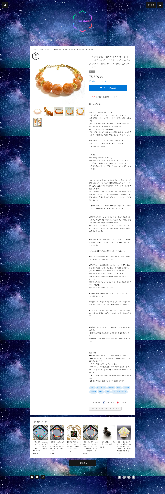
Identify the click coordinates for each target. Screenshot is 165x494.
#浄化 (101, 392)
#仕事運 (126, 387)
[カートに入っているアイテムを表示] (160, 5)
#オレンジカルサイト (119, 392)
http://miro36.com (133, 477)
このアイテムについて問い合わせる (106, 408)
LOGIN (151, 5)
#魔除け (111, 387)
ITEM (49, 40)
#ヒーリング (101, 387)
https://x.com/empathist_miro (124, 477)
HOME (33, 40)
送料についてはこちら (100, 81)
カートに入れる (110, 88)
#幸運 (119, 387)
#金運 (107, 392)
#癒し (92, 387)
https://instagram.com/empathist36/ (129, 477)
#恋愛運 (93, 392)
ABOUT (41, 40)
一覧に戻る (82, 463)
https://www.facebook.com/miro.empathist (119, 477)
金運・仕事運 (45, 50)
